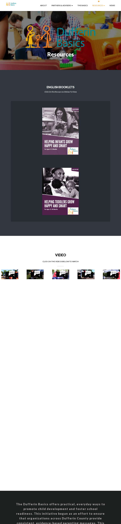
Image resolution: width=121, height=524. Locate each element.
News (112, 5)
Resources (97, 5)
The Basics (83, 5)
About (43, 5)
